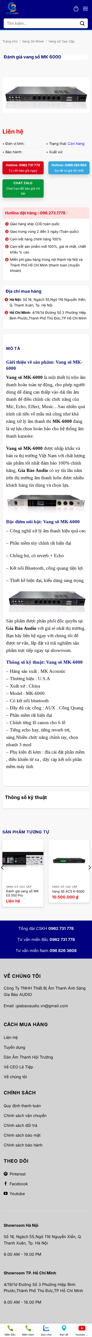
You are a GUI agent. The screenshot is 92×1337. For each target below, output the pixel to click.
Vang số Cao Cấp (62, 41)
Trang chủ (10, 41)
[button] (76, 8)
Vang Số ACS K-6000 (68, 891)
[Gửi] (82, 23)
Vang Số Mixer (33, 41)
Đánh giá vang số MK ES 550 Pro (22, 893)
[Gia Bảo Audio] (14, 8)
